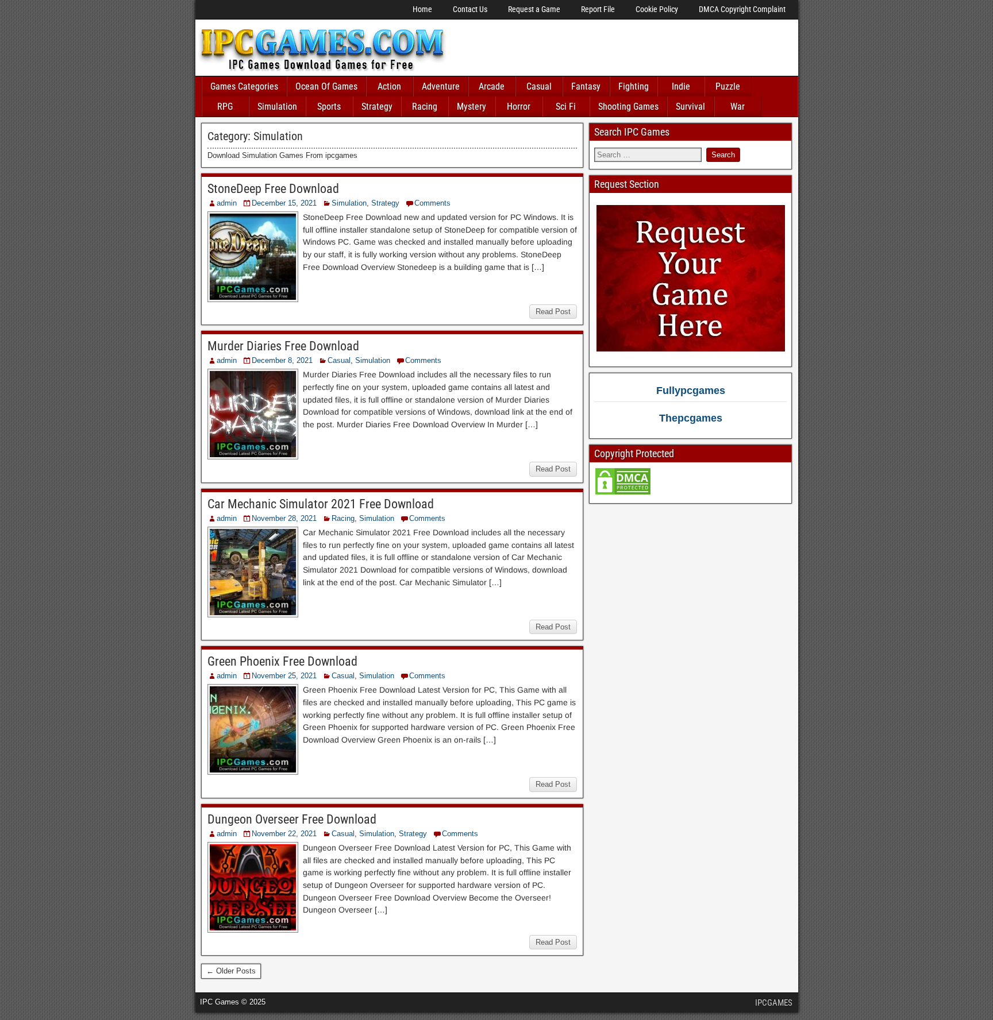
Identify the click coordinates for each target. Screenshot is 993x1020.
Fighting (633, 86)
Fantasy (586, 86)
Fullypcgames (690, 390)
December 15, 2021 (284, 203)
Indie (681, 86)
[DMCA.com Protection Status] (623, 493)
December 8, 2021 (282, 360)
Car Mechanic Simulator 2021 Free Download (320, 504)
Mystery (471, 106)
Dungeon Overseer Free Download (291, 819)
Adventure (441, 86)
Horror (518, 106)
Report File (598, 9)
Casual (539, 86)
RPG (225, 106)
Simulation (277, 106)
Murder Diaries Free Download (283, 346)
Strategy (376, 106)
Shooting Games (628, 106)
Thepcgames (690, 418)
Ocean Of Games (326, 86)
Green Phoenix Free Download (282, 661)
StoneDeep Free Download (273, 188)
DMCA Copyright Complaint (742, 9)
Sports (329, 106)
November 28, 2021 (284, 518)
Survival (690, 106)
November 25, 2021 (284, 675)
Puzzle (727, 86)
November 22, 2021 (284, 833)
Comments (432, 203)
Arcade (492, 86)
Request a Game (534, 9)
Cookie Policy (657, 9)
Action (389, 86)
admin (227, 203)
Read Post (553, 311)
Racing (424, 106)
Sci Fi (566, 106)
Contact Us (470, 9)
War (737, 106)
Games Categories (244, 86)
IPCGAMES (773, 1003)
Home (422, 9)
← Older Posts (231, 971)
